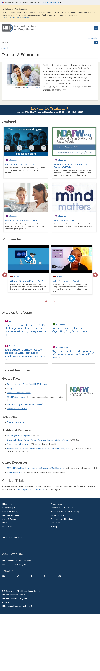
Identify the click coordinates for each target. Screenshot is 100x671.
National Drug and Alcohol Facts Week (24, 404)
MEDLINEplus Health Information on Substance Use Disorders (35, 468)
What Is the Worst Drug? (66, 281)
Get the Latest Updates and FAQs (16, 18)
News (4, 523)
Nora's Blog (13, 321)
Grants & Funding (9, 519)
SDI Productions (32, 87)
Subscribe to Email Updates (13, 537)
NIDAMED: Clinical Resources (13, 515)
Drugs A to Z (13, 388)
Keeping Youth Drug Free (18, 435)
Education (13, 160)
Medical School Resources (19, 392)
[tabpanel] (28, 271)
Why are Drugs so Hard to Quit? (26, 281)
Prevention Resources (17, 408)
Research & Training (10, 511)
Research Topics (7, 48)
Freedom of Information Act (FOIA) (65, 511)
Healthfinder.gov (14, 472)
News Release (14, 346)
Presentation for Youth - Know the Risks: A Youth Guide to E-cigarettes (39, 448)
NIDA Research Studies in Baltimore (16, 561)
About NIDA (7, 526)
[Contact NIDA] (3, 576)
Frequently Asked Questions (62, 519)
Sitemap (54, 526)
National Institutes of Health (13, 594)
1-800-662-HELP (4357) (71, 112)
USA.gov (5, 602)
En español (85, 331)
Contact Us (55, 523)
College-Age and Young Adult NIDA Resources (28, 384)
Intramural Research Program (14, 564)
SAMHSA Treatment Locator (39, 112)
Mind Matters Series (16, 397)
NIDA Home (7, 504)
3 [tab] (53, 301)
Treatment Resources (17, 422)
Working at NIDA (57, 515)
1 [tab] (46, 301)
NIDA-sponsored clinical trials (31, 489)
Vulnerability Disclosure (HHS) (62, 508)
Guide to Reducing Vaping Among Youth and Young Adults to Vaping (38, 440)
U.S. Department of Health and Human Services (21, 591)
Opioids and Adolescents (18, 444)
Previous (3, 273)
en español (93, 38)
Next (94, 273)
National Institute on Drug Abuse (15, 598)
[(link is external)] (18, 576)
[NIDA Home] (42, 28)
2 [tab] (50, 301)
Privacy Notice (56, 504)
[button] (96, 28)
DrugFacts (60, 324)
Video (16, 277)
